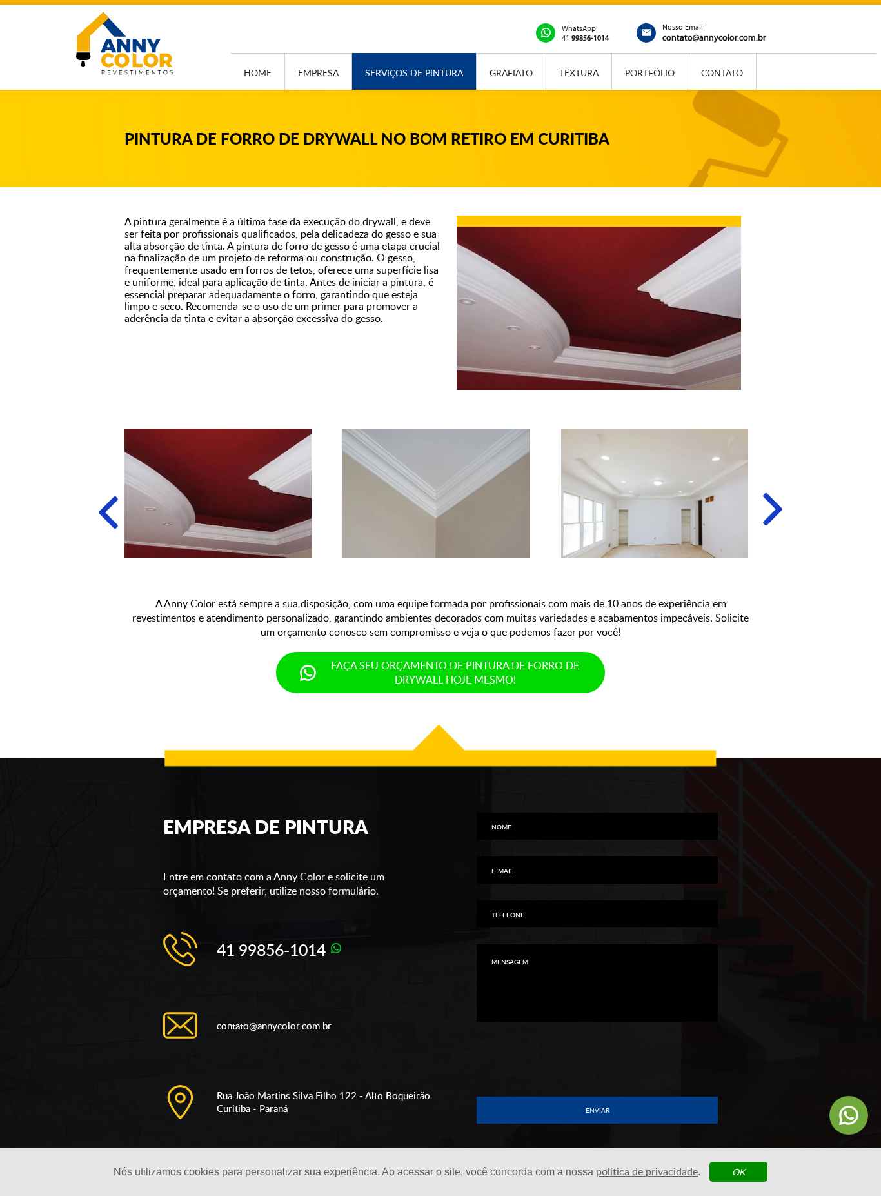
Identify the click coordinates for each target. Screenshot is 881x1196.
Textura (579, 72)
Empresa (318, 72)
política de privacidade (647, 1171)
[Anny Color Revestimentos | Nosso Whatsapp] (848, 1115)
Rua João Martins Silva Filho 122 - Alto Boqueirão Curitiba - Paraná (323, 1102)
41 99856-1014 (271, 949)
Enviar (597, 1110)
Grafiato (511, 72)
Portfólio (650, 72)
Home (258, 72)
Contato (722, 72)
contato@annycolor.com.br (274, 1025)
